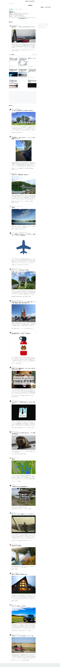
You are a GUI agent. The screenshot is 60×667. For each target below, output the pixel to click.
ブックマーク (11, 57)
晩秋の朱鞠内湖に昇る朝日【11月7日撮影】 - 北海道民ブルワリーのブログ (13, 81)
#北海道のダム (19, 201)
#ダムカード (23, 201)
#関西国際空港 (14, 296)
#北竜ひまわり (16, 630)
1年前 (15, 136)
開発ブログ (47, 25)
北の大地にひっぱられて (14, 431)
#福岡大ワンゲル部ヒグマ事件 (29, 395)
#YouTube (26, 508)
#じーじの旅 (16, 264)
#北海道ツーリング (19, 328)
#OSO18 (16, 396)
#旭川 (23, 540)
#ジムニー (26, 630)
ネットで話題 (16, 9)
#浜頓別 (13, 540)
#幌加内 (21, 296)
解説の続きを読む (22, 18)
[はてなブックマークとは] (14, 54)
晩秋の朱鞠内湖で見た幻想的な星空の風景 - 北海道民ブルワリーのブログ (13, 70)
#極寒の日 (15, 427)
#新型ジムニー (31, 630)
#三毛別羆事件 (23, 395)
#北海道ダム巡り (14, 201)
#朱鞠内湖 (13, 132)
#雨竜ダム (16, 508)
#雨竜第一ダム (27, 201)
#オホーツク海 (16, 540)
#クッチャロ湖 (24, 328)
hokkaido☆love (14, 485)
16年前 (20, 544)
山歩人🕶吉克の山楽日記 (14, 25)
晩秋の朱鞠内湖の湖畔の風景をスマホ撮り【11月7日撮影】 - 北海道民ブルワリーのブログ (23, 70)
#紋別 (12, 328)
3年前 (22, 300)
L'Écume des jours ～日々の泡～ (16, 206)
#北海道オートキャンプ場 (15, 168)
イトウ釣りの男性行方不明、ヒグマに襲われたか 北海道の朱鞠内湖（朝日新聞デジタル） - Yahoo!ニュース (32, 70)
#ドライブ (22, 508)
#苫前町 (23, 630)
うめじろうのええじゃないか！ (15, 400)
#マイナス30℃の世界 (27, 427)
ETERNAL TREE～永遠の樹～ (15, 268)
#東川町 (20, 264)
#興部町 (15, 328)
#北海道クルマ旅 (20, 132)
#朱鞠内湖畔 (31, 168)
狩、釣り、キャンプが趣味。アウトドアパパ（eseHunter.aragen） (20, 332)
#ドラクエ (13, 481)
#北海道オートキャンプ (15, 169)
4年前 (18, 431)
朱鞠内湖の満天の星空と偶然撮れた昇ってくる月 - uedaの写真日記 (32, 81)
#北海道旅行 (29, 508)
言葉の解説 (11, 9)
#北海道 (19, 508)
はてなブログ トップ (12, 3)
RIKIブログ (13, 136)
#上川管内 (16, 202)
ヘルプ (44, 25)
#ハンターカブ (19, 660)
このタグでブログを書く (48, 7)
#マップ (16, 481)
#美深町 (30, 296)
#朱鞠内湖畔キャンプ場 (22, 168)
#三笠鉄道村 (24, 660)
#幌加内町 (13, 202)
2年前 (18, 173)
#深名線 (23, 296)
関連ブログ (20, 9)
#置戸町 (22, 427)
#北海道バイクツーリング (28, 540)
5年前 (17, 485)
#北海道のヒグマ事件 (17, 395)
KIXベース (13, 604)
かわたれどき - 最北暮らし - (15, 544)
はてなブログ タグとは (40, 25)
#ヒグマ (13, 395)
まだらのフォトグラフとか (15, 634)
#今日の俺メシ (33, 427)
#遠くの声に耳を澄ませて (25, 264)
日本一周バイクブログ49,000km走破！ (16, 300)
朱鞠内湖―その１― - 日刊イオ (32, 59)
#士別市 (16, 132)
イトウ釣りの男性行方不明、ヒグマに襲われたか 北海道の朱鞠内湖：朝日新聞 (23, 59)
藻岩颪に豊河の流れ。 (14, 173)
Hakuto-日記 (13, 512)
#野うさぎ (31, 328)
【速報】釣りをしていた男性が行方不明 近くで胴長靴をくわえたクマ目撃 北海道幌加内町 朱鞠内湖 (13, 59)
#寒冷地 (13, 427)
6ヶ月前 (19, 25)
